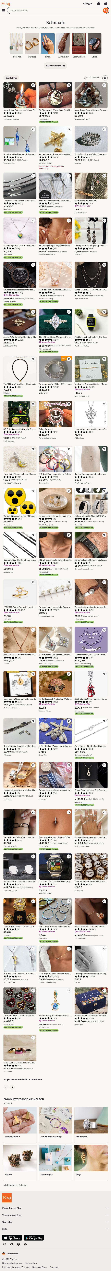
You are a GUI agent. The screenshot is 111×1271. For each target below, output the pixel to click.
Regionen (54, 1267)
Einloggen (87, 3)
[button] (10, 1254)
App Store (12, 1238)
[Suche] (105, 10)
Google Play (34, 1238)
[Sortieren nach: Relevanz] (105, 77)
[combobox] (54, 10)
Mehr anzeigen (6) (55, 65)
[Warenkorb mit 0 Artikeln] (105, 3)
